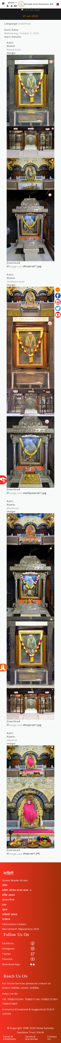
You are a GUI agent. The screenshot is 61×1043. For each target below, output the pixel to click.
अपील (4, 884)
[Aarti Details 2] (30, 301)
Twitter (6, 953)
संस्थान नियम (8, 899)
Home (22, 10)
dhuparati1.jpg (32, 266)
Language (10, 23)
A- (8, 6)
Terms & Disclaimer (31, 1037)
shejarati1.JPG (31, 853)
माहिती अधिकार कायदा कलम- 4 (16, 889)
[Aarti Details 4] (30, 761)
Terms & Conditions (9, 1037)
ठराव (4, 903)
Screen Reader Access (15, 879)
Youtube (7, 959)
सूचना (5, 908)
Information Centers (14, 923)
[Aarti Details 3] (30, 529)
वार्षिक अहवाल (8, 894)
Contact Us (52, 1037)
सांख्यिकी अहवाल (9, 913)
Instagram (8, 948)
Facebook (8, 943)
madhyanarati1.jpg (35, 493)
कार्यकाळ (6, 918)
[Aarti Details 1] (30, 90)
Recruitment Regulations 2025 (20, 928)
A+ (15, 6)
